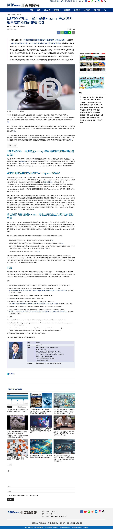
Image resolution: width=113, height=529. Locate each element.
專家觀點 (67, 10)
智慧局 (90, 112)
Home (8, 14)
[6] (32, 177)
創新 (91, 105)
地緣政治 (97, 107)
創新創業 (47, 10)
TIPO (88, 99)
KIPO (84, 99)
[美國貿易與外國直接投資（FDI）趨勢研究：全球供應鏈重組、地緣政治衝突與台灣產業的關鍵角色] (64, 446)
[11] (46, 248)
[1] (8, 122)
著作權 (82, 120)
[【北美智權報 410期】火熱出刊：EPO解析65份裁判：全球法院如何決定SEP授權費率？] (41, 400)
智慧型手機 (83, 112)
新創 (98, 110)
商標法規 (9, 407)
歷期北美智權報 (54, 1)
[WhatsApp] (62, 32)
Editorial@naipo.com (52, 514)
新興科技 (57, 10)
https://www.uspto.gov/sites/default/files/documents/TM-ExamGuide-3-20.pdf (35, 303)
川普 (94, 110)
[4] (55, 159)
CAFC (89, 97)
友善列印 (11, 374)
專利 (102, 107)
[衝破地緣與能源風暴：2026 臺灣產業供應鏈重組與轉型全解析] (41, 446)
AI (80, 97)
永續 (91, 115)
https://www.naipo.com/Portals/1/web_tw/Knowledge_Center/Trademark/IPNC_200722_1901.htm (38, 312)
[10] (62, 243)
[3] (71, 140)
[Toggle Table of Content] (14, 145)
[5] (34, 161)
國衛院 (91, 107)
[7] (51, 182)
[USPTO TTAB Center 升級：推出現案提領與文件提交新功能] (17, 400)
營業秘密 (97, 115)
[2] (14, 131)
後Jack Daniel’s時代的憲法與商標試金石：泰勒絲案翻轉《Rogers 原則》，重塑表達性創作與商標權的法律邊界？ (17, 434)
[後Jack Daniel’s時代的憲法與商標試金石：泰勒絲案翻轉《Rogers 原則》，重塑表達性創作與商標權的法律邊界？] (17, 422)
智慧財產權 (96, 112)
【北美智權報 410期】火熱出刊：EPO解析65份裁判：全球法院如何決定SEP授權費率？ (40, 411)
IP (80, 99)
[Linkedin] (66, 32)
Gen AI (101, 97)
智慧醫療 (82, 115)
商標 (81, 107)
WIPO (99, 99)
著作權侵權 (88, 120)
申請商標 (22, 161)
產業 (38, 10)
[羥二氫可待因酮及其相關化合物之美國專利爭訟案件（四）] (17, 447)
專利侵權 (82, 110)
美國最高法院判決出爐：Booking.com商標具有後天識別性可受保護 (35, 43)
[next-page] (11, 465)
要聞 (32, 10)
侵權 (81, 105)
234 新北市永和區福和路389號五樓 (56, 516)
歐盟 (88, 115)
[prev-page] (8, 465)
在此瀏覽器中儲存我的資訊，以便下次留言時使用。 (24, 495)
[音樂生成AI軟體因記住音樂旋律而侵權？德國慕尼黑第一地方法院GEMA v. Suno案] (64, 422)
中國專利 (82, 102)
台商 (100, 105)
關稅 (81, 122)
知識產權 (82, 117)
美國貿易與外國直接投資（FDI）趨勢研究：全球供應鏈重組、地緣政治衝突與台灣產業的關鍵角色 (64, 458)
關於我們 (97, 10)
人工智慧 (98, 102)
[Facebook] (58, 32)
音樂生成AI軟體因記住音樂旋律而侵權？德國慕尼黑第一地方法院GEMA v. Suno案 (64, 433)
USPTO (93, 99)
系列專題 (87, 10)
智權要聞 (33, 407)
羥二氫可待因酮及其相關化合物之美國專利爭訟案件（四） (17, 458)
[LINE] (69, 32)
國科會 (86, 107)
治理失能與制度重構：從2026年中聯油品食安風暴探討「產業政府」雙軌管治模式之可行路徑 (64, 411)
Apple (84, 97)
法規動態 (77, 10)
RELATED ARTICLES (15, 389)
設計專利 (99, 120)
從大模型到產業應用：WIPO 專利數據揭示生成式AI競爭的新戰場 (40, 430)
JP (83, 1)
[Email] (73, 32)
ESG (97, 97)
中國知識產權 (91, 102)
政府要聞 (56, 407)
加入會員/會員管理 (66, 1)
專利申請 (89, 110)
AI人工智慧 (33, 426)
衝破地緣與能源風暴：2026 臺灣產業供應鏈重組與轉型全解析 (41, 456)
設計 (94, 120)
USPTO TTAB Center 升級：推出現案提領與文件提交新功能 (17, 410)
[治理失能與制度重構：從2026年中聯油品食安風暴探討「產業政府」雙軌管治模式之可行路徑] (64, 400)
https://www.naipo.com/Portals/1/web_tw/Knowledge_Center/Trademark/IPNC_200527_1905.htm (38, 290)
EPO (93, 97)
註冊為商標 (47, 182)
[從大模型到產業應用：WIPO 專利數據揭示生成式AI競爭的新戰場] (41, 421)
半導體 (96, 105)
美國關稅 (93, 117)
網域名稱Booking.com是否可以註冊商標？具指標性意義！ (44, 40)
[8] (33, 209)
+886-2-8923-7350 (51, 512)
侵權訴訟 (9, 429)
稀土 (88, 117)
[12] (38, 251)
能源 (98, 117)
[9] (52, 240)
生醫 (102, 115)
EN (80, 1)
